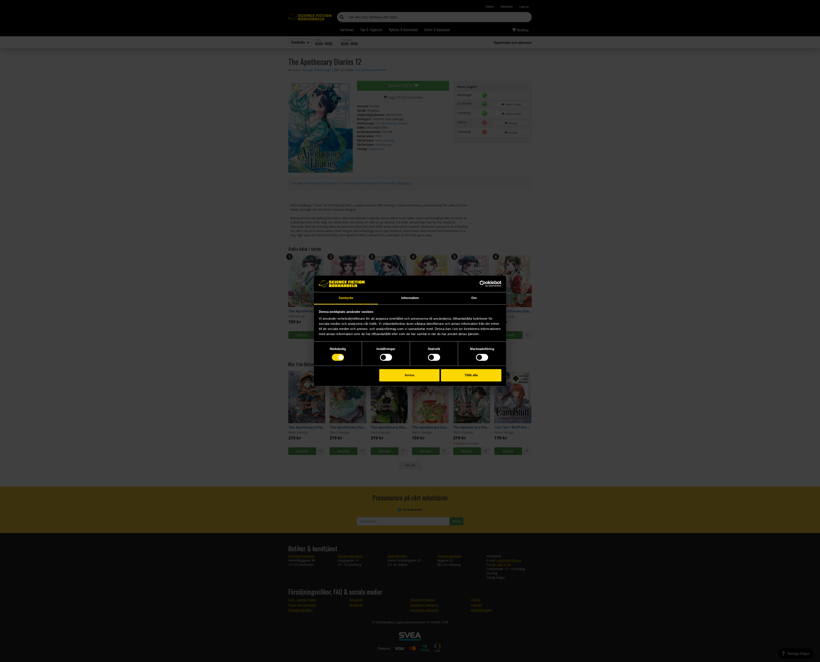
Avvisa (409, 375)
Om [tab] (474, 298)
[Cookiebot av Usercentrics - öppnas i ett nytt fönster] (482, 284)
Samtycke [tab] (346, 298)
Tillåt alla (471, 375)
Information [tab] (410, 298)
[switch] (386, 357)
